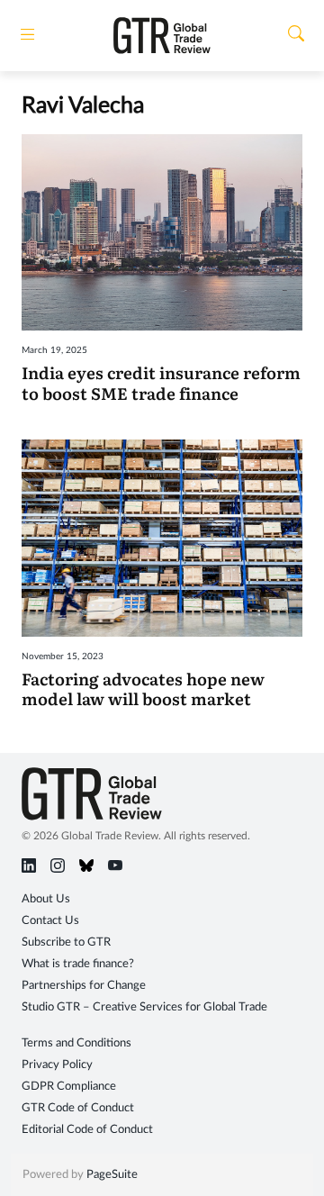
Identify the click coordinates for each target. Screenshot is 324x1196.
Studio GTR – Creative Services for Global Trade (144, 1007)
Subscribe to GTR (66, 942)
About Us (46, 899)
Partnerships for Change (84, 986)
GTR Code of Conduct (78, 1108)
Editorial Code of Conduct (87, 1130)
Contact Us (50, 921)
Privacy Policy (57, 1065)
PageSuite (112, 1175)
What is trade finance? (78, 964)
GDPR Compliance (69, 1086)
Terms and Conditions (76, 1043)
